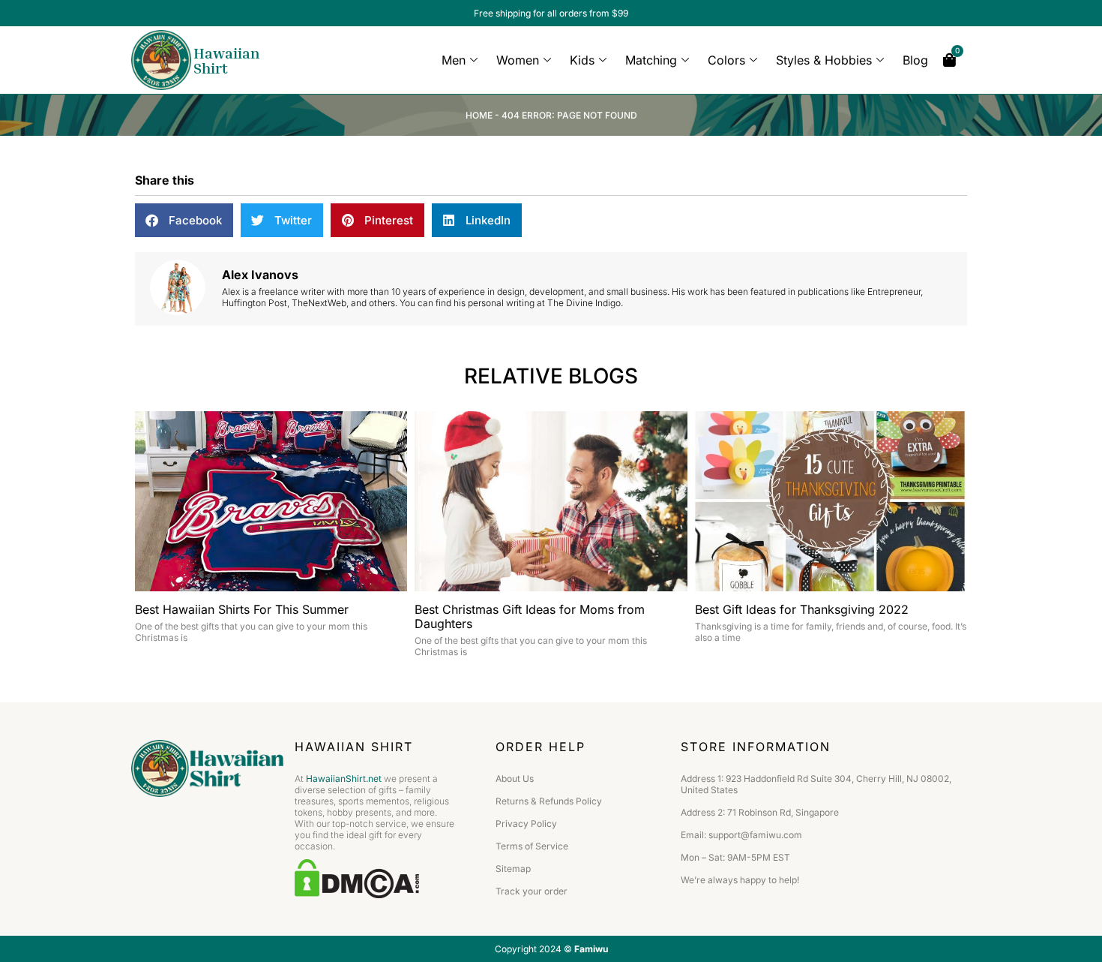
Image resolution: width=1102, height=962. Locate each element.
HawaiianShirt (226, 60)
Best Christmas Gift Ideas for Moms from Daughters (530, 616)
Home (479, 115)
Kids (582, 60)
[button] (184, 220)
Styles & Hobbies (824, 60)
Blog (915, 60)
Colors (726, 60)
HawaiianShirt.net (344, 778)
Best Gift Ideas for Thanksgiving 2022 (802, 609)
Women (517, 60)
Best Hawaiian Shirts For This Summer (242, 609)
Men (454, 60)
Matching (651, 60)
